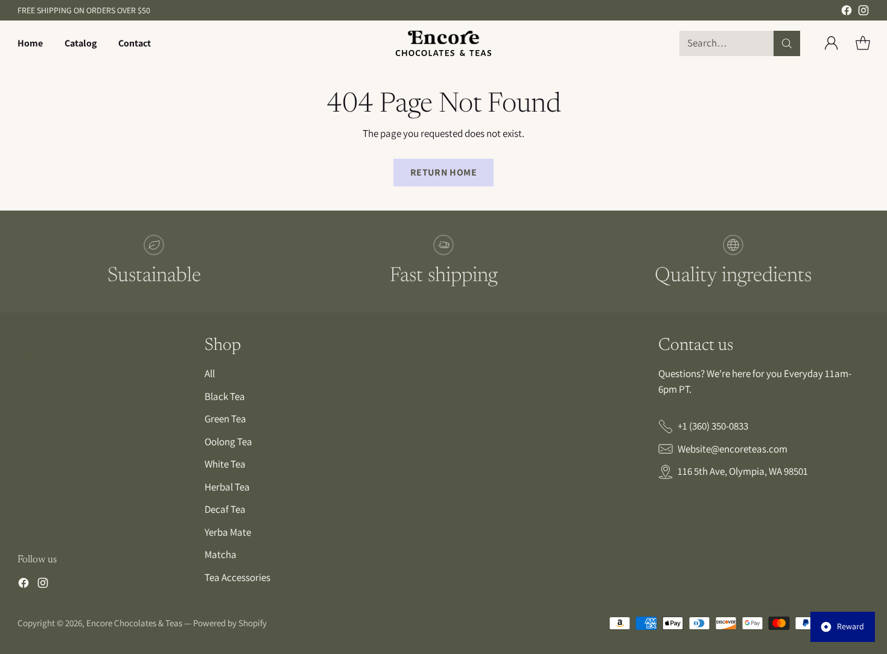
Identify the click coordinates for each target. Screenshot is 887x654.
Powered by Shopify (230, 623)
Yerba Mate (228, 532)
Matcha (221, 554)
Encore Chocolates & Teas (134, 623)
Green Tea (225, 418)
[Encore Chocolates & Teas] (443, 43)
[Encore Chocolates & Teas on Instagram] (863, 12)
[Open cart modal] (862, 43)
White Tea (225, 464)
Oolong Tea (228, 441)
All (210, 373)
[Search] (787, 43)
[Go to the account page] (831, 43)
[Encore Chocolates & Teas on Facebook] (847, 12)
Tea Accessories (237, 577)
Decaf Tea (225, 509)
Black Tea (225, 396)
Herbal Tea (227, 487)
